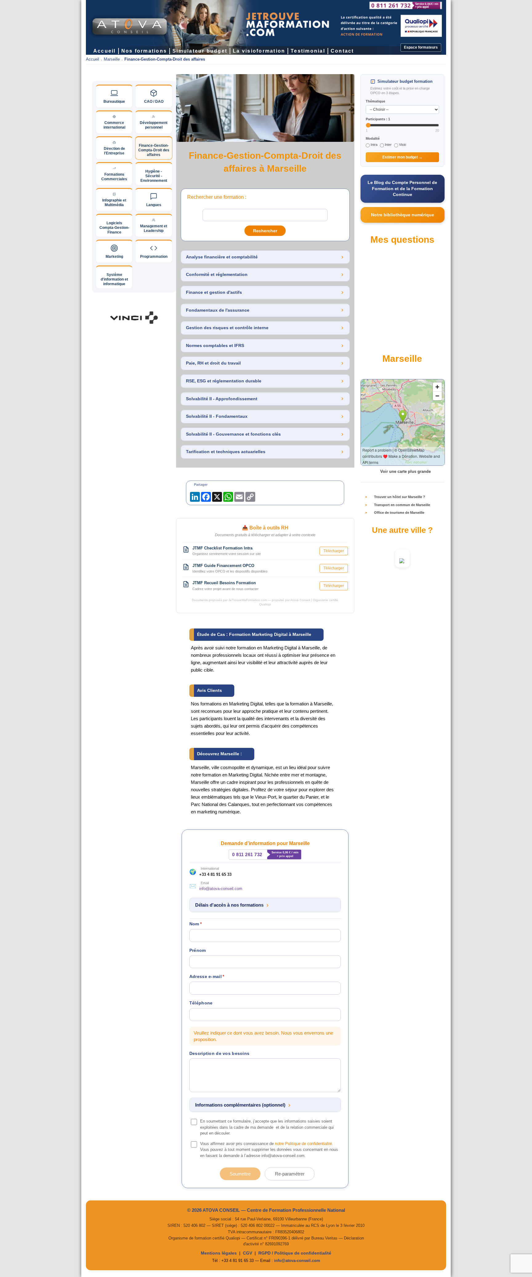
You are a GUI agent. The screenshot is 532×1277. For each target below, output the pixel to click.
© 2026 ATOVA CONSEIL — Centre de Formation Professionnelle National (266, 1210)
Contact (342, 51)
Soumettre (240, 1173)
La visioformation (259, 51)
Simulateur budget (199, 51)
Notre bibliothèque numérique (402, 214)
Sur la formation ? (384, 286)
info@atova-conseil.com (220, 888)
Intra (374, 144)
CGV (247, 1253)
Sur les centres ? (384, 308)
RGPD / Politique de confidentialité (294, 1253)
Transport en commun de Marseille (402, 505)
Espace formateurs (421, 47)
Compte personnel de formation (396, 265)
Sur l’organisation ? (386, 297)
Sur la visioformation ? (388, 319)
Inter (388, 144)
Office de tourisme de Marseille (399, 512)
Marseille (112, 59)
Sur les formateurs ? (386, 340)
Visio (402, 144)
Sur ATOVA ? (380, 275)
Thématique (375, 101)
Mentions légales (219, 1253)
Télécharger (334, 551)
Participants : (378, 119)
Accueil (92, 59)
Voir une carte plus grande (405, 471)
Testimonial (308, 51)
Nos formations (144, 51)
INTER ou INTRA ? (385, 329)
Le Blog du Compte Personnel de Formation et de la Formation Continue (402, 188)
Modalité (373, 138)
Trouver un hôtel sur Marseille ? (399, 497)
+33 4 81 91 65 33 (215, 874)
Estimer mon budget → (402, 157)
